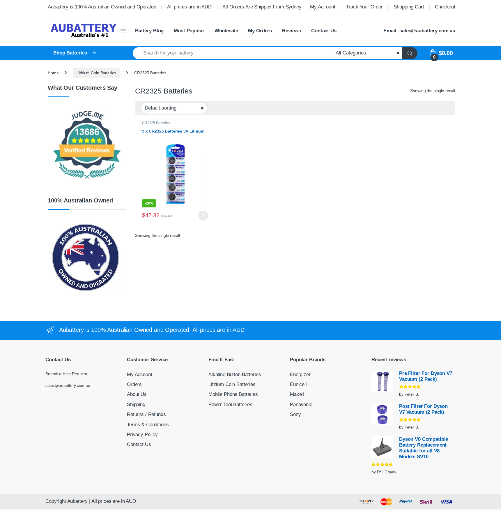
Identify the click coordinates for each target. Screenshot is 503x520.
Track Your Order (364, 7)
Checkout (445, 7)
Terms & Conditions (148, 424)
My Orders (260, 31)
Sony (295, 414)
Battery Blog (149, 31)
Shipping (136, 404)
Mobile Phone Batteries (233, 394)
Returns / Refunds (146, 414)
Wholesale (226, 31)
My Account (322, 7)
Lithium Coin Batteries (96, 72)
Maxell (297, 394)
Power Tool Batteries (230, 404)
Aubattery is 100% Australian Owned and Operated (102, 7)
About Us (137, 394)
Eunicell (298, 384)
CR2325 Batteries (156, 123)
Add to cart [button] (203, 216)
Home (53, 72)
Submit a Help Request (66, 373)
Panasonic (301, 404)
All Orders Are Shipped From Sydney (261, 7)
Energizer (300, 374)
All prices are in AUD (189, 7)
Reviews (291, 31)
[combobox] (232, 53)
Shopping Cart (409, 7)
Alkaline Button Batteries (234, 374)
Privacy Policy (142, 434)
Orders (134, 384)
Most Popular (189, 31)
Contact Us (323, 31)
